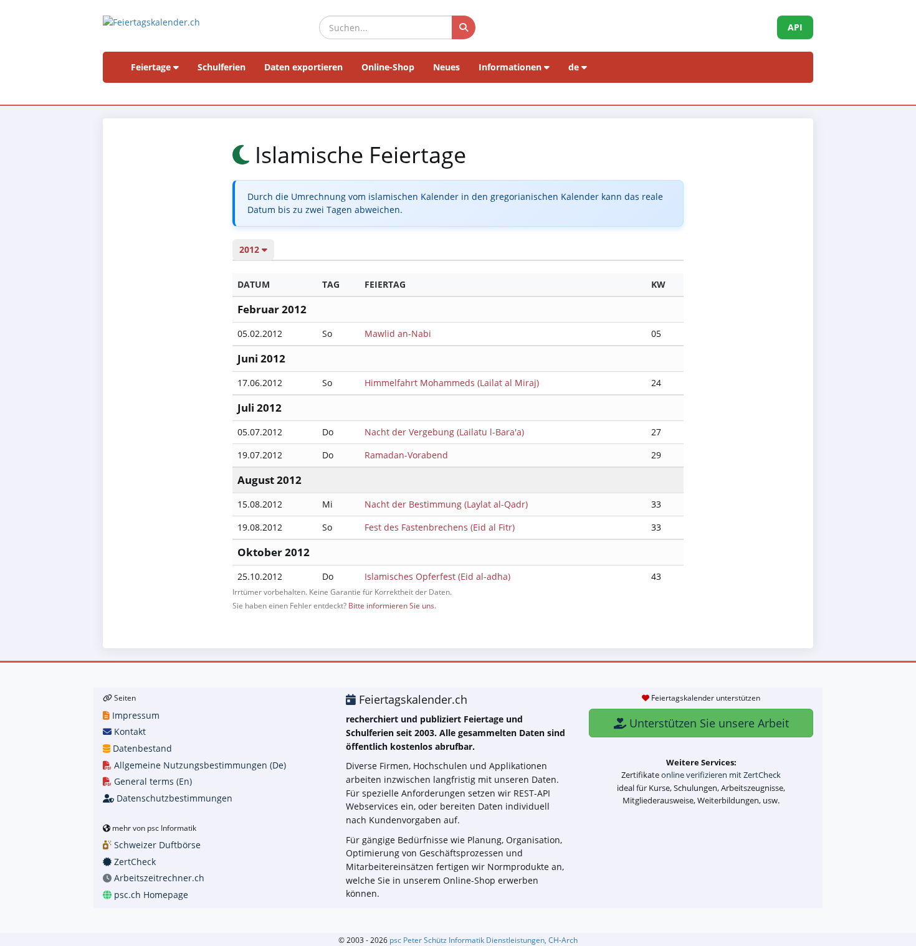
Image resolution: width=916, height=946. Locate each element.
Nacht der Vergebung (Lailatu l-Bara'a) (444, 432)
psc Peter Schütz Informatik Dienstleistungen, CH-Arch (483, 940)
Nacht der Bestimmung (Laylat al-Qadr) (446, 504)
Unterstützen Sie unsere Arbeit (707, 723)
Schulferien (222, 67)
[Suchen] (463, 27)
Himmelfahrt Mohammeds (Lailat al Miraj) (452, 383)
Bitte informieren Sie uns (391, 605)
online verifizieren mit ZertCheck (721, 774)
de (574, 67)
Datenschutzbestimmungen (173, 798)
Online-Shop (387, 67)
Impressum (135, 715)
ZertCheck (134, 862)
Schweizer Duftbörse (156, 845)
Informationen (511, 67)
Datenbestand (141, 748)
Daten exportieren (303, 67)
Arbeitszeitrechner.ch (158, 878)
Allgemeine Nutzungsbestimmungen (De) (199, 765)
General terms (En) (152, 781)
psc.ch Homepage (150, 895)
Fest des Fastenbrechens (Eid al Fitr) (440, 527)
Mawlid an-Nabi (398, 333)
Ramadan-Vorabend (406, 455)
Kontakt (129, 731)
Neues (446, 67)
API (795, 27)
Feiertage (152, 67)
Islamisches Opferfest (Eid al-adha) (437, 576)
